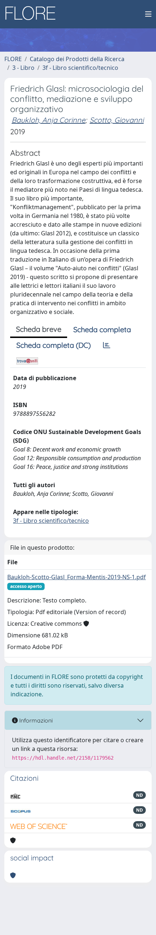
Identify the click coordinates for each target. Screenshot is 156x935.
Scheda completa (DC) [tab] (53, 345)
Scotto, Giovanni (117, 119)
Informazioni (35, 720)
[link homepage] (33, 14)
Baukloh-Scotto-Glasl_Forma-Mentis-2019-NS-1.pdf (76, 577)
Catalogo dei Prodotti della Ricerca (77, 59)
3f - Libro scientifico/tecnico (80, 68)
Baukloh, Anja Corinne (48, 119)
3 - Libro (23, 68)
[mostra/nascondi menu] (148, 14)
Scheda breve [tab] (38, 329)
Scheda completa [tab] (102, 329)
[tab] (106, 345)
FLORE (13, 59)
